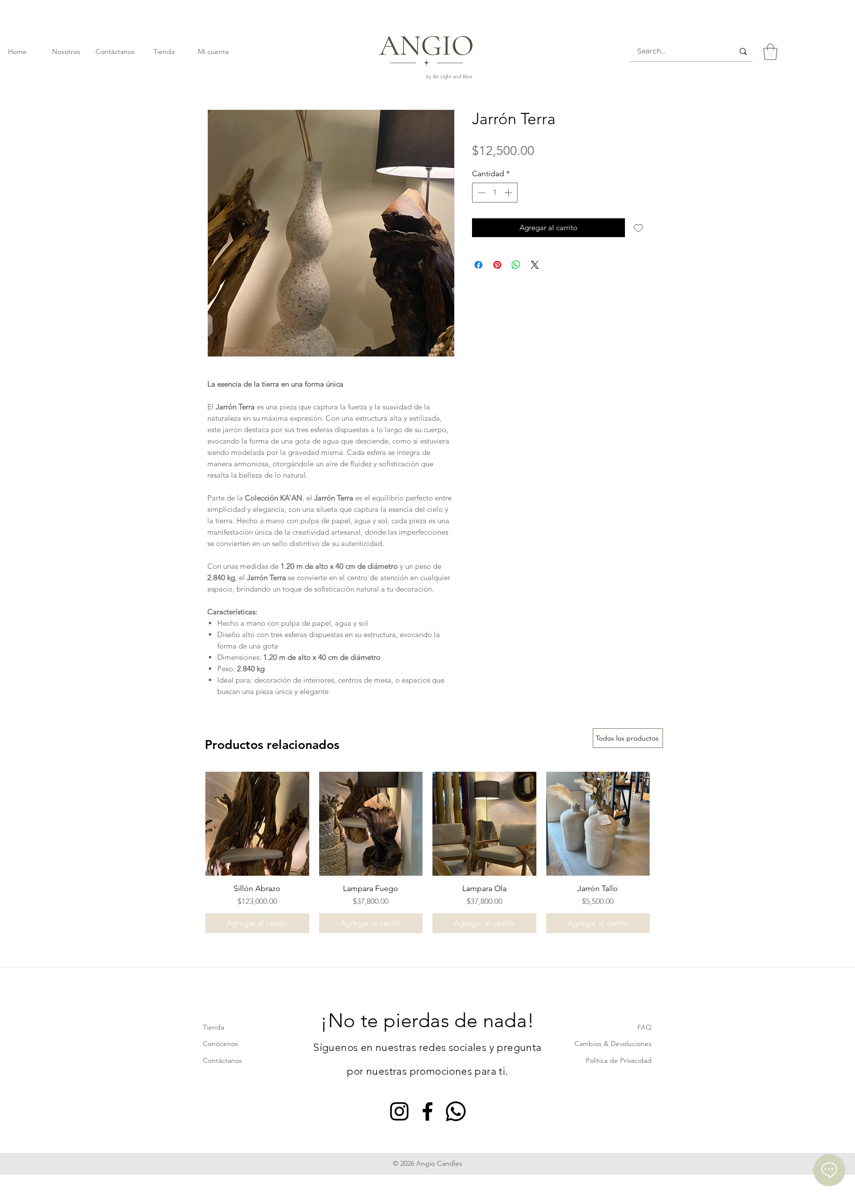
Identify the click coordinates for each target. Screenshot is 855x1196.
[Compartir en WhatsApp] (516, 265)
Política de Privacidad (619, 1060)
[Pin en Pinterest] (497, 265)
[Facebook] (427, 1111)
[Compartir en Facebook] (478, 265)
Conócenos (220, 1043)
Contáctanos (222, 1060)
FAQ (644, 1027)
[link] (770, 52)
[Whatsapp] (455, 1111)
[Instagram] (399, 1111)
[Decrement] (480, 192)
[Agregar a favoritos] (638, 228)
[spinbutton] (494, 192)
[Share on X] (535, 265)
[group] (427, 852)
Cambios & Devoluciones (613, 1043)
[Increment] (509, 192)
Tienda (213, 1027)
